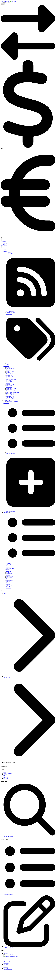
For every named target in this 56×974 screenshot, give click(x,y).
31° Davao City (4, 244)
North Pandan (9, 580)
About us (6, 777)
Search (2, 4)
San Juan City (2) (10, 394)
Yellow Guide (7, 400)
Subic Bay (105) (10, 396)
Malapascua (9, 577)
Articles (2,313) (10, 252)
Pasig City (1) (9, 389)
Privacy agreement (8, 969)
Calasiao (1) (9, 377)
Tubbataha (8, 588)
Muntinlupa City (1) (11, 388)
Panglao (8, 581)
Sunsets (5, 774)
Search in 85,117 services (12, 401)
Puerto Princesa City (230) (12, 392)
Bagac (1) (8, 370)
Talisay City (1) (10, 398)
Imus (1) (8, 383)
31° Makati (3, 241)
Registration (6, 963)
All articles (6, 953)
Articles (5, 251)
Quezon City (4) (10, 393)
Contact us (6, 778)
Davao (7, 572)
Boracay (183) (9, 376)
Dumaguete (9, 573)
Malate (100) (9, 387)
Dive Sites (6, 512)
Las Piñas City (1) (10, 384)
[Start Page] (8, 1)
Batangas (8, 565)
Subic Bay (8, 586)
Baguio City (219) (10, 371)
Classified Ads (7, 677)
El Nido (8, 575)
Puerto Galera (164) (11, 391)
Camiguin (8, 571)
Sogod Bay (9, 585)
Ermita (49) (9, 381)
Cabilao (8, 569)
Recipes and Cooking (13, 956)
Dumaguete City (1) (11, 379)
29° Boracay (4, 245)
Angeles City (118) (10, 368)
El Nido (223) (9, 380)
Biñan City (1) (9, 373)
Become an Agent (8, 773)
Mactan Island (9, 576)
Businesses (6, 366)
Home (5, 249)
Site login (6, 964)
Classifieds (6, 403)
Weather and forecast (8, 775)
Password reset (7, 965)
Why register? (7, 961)
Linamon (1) (9, 385)
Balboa (8, 578)
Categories (9, 314)
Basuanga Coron (10, 568)
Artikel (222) (9, 253)
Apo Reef (8, 564)
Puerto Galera (9, 582)
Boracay (8, 567)
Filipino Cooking (10, 312)
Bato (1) (8, 372)
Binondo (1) (9, 375)
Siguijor (8, 584)
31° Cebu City (4, 243)
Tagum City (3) (9, 397)
